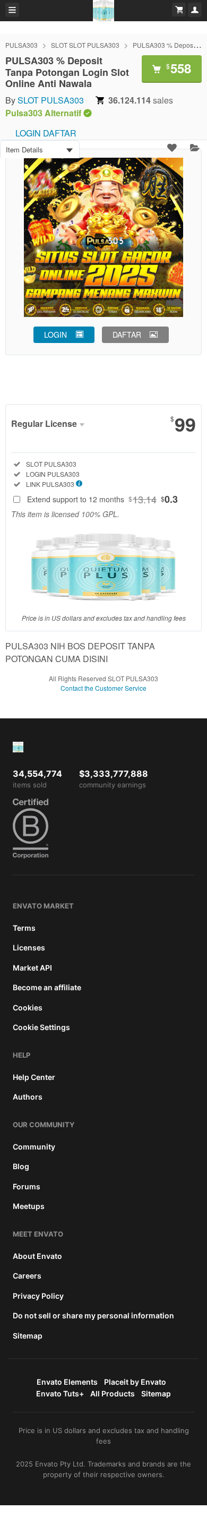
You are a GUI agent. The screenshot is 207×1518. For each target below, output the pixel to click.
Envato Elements (67, 1381)
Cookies (27, 1007)
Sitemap (27, 1335)
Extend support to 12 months (102, 499)
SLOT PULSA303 (51, 100)
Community (34, 1146)
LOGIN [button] (55, 334)
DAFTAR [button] (127, 334)
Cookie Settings (41, 1027)
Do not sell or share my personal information (93, 1315)
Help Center (34, 1077)
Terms (24, 927)
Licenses (29, 947)
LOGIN (28, 133)
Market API (32, 967)
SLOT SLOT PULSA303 (85, 44)
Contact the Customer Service (103, 687)
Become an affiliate (47, 987)
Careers (27, 1275)
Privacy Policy (38, 1295)
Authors (27, 1096)
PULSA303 (21, 44)
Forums (26, 1186)
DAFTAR (59, 133)
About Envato (37, 1255)
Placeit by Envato (135, 1381)
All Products (112, 1393)
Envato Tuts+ (60, 1393)
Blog (21, 1166)
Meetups (29, 1206)
